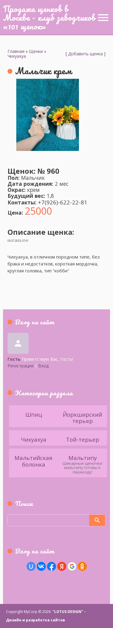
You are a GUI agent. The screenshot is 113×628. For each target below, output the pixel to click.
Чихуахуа (17, 56)
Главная (16, 51)
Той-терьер (82, 439)
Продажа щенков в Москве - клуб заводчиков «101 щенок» (49, 17)
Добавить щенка (85, 54)
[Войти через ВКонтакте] (41, 566)
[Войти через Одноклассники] (82, 566)
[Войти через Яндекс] (61, 566)
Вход (43, 366)
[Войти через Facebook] (51, 566)
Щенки (36, 51)
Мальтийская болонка (33, 460)
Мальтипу (82, 457)
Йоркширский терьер (82, 417)
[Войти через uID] (31, 566)
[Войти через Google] (72, 566)
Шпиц (33, 414)
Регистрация (20, 366)
